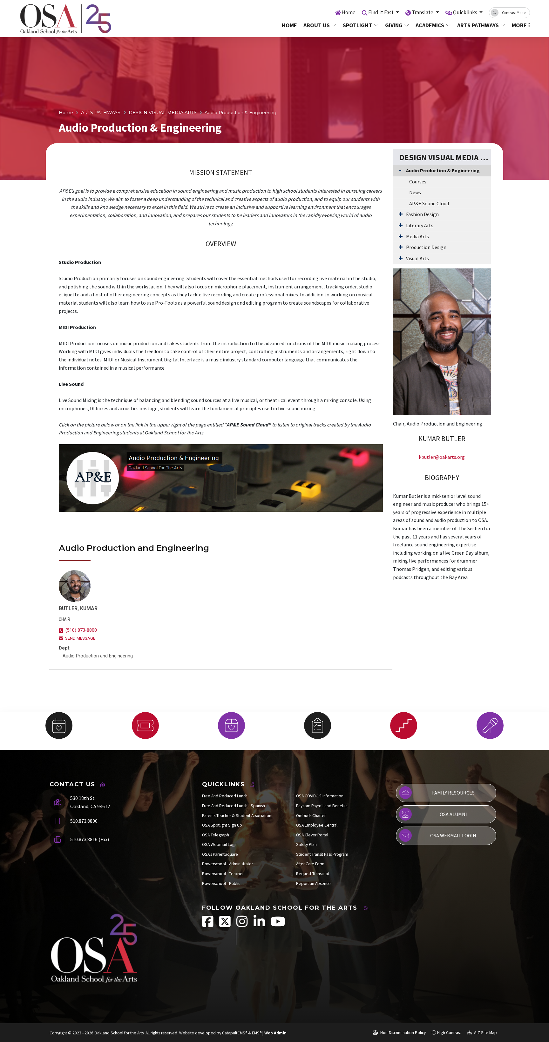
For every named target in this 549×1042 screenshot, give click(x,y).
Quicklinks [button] (465, 12)
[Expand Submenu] (399, 214)
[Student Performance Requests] (490, 725)
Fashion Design (422, 214)
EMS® (256, 1033)
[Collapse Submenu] (398, 170)
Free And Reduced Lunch (224, 796)
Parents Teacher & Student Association (236, 815)
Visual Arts (417, 258)
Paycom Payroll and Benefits (321, 805)
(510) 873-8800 (81, 630)
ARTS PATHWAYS (478, 25)
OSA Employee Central (316, 825)
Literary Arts (419, 225)
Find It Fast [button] (381, 12)
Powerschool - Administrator (227, 864)
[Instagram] (242, 924)
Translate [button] (423, 12)
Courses (417, 181)
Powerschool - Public (221, 883)
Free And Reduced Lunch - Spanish (233, 805)
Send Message (80, 638)
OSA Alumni (453, 814)
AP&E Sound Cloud (429, 203)
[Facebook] (208, 924)
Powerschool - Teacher (223, 873)
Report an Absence (313, 883)
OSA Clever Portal (312, 835)
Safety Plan (306, 844)
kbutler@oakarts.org (442, 457)
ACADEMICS (430, 25)
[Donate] (231, 725)
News (415, 192)
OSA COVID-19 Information (319, 796)
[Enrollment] (317, 725)
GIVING (394, 25)
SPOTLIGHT (357, 25)
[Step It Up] (403, 725)
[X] (225, 924)
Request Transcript (312, 873)
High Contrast (449, 1032)
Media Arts (417, 236)
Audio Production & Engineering (240, 112)
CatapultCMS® (234, 1033)
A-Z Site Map (485, 1032)
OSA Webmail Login (220, 844)
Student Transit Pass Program (322, 854)
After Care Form (310, 864)
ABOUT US (316, 25)
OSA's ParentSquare (220, 854)
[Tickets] (145, 725)
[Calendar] (58, 725)
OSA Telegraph (215, 835)
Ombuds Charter (311, 815)
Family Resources (453, 792)
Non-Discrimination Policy (402, 1032)
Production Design (426, 247)
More (519, 25)
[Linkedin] (260, 924)
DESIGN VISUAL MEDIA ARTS (163, 112)
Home (349, 12)
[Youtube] (278, 924)
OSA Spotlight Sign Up (222, 825)
